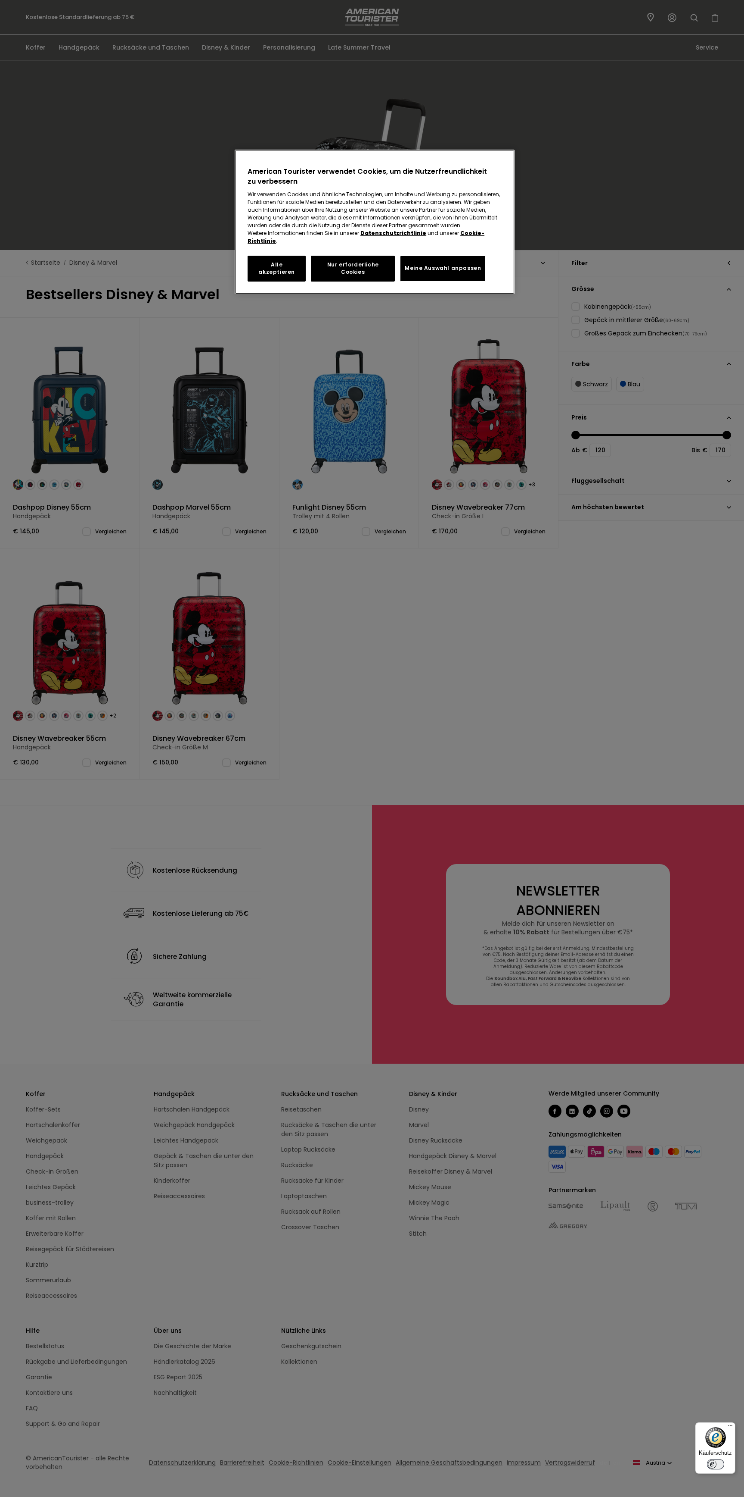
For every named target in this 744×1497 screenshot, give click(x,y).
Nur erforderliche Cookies (353, 268)
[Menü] (730, 1427)
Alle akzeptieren (276, 268)
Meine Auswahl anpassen (443, 268)
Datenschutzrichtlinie (393, 233)
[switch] (715, 1464)
